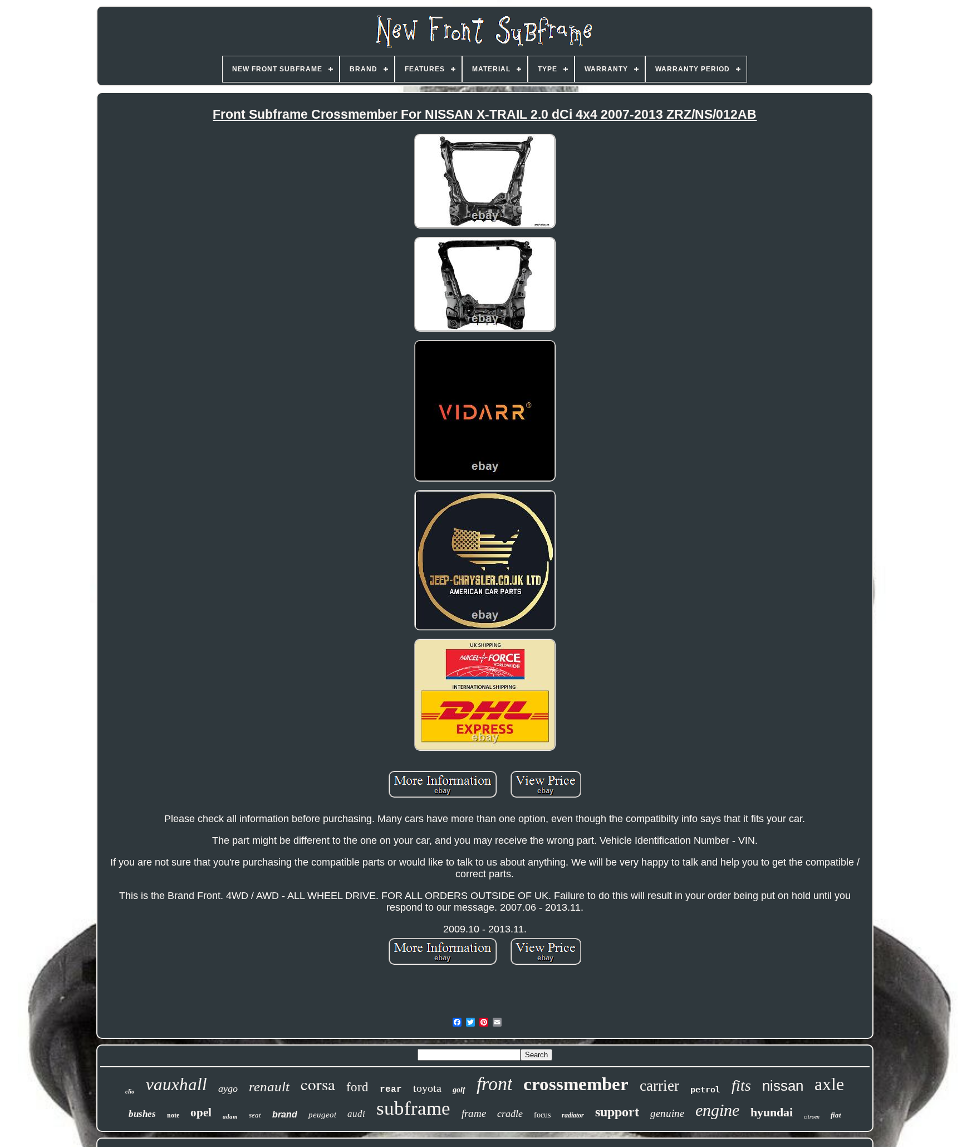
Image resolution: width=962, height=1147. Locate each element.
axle (829, 1084)
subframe (413, 1108)
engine (717, 1110)
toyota (427, 1088)
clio (130, 1091)
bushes (142, 1114)
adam (230, 1116)
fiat (836, 1115)
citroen (811, 1117)
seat (255, 1115)
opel (201, 1112)
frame (474, 1113)
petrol (705, 1090)
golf (459, 1090)
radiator (573, 1115)
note (173, 1115)
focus (542, 1115)
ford (357, 1087)
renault (269, 1086)
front (494, 1083)
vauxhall (176, 1084)
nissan (782, 1085)
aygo (228, 1088)
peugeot (322, 1114)
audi (356, 1114)
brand (284, 1114)
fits (741, 1085)
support (617, 1112)
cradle (510, 1113)
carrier (659, 1085)
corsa (318, 1084)
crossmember (576, 1084)
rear (391, 1090)
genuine (667, 1113)
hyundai (771, 1112)
